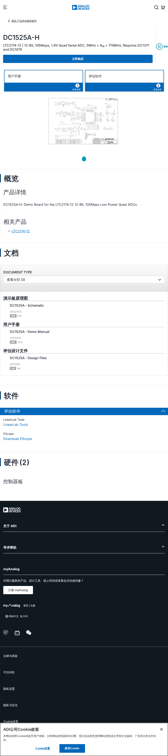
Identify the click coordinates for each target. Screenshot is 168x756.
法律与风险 (10, 656)
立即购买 (78, 59)
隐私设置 (9, 688)
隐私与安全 (10, 705)
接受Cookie (72, 748)
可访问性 (9, 672)
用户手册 (14, 76)
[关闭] (161, 729)
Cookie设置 (10, 721)
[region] (84, 739)
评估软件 (95, 76)
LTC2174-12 (21, 231)
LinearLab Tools (15, 425)
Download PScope (17, 439)
